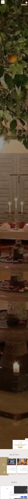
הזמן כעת (24, 4)
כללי (26, 489)
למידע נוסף (14, 226)
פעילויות (26, 490)
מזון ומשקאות (25, 493)
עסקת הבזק (25, 448)
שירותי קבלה (25, 492)
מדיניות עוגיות (12, 495)
